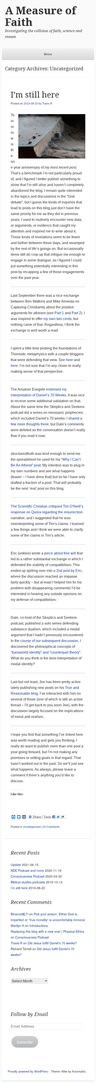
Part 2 (76, 313)
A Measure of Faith (40, 16)
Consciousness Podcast (27, 876)
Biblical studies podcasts (28, 882)
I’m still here (35, 95)
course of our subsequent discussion (49, 641)
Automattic (79, 1071)
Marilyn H (17, 925)
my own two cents (57, 319)
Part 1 (59, 313)
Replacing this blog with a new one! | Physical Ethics (47, 931)
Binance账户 (19, 914)
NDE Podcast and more (27, 870)
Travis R (47, 103)
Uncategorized (32, 826)
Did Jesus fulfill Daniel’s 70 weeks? (52, 943)
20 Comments (51, 826)
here (69, 360)
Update (16, 864)
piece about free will (60, 553)
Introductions (38, 925)
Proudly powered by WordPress (28, 1071)
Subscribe (25, 1041)
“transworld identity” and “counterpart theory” (45, 652)
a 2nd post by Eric (67, 571)
